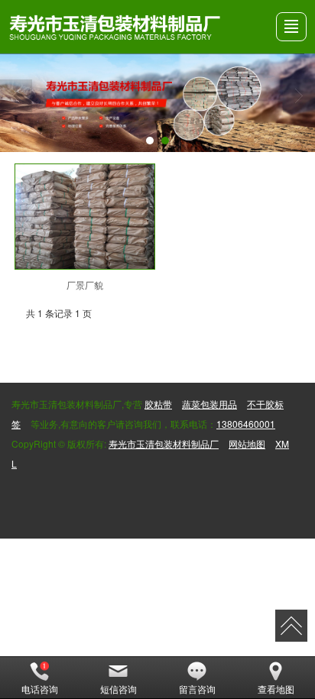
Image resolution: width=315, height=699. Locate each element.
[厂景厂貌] (85, 216)
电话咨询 (39, 688)
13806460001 (245, 423)
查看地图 (276, 688)
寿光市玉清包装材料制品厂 (164, 443)
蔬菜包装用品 (209, 403)
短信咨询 (118, 688)
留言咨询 (197, 688)
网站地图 (247, 443)
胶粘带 (158, 403)
